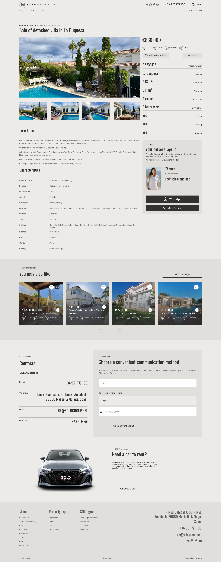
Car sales (84, 525)
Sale (21, 537)
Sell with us (24, 517)
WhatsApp (175, 199)
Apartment (53, 517)
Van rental (84, 521)
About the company (27, 521)
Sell (43, 10)
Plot (50, 525)
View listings (182, 274)
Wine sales (85, 529)
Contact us (192, 10)
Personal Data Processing (193, 558)
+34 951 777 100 (175, 4)
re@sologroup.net (177, 179)
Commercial (54, 529)
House (52, 521)
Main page (22, 25)
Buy (21, 10)
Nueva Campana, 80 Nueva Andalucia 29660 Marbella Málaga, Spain (178, 517)
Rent (32, 10)
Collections (24, 545)
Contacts (23, 529)
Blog (21, 525)
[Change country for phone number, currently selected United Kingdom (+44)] (101, 412)
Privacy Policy (107, 558)
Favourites (23, 533)
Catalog (31, 25)
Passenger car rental (89, 517)
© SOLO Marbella (24, 558)
